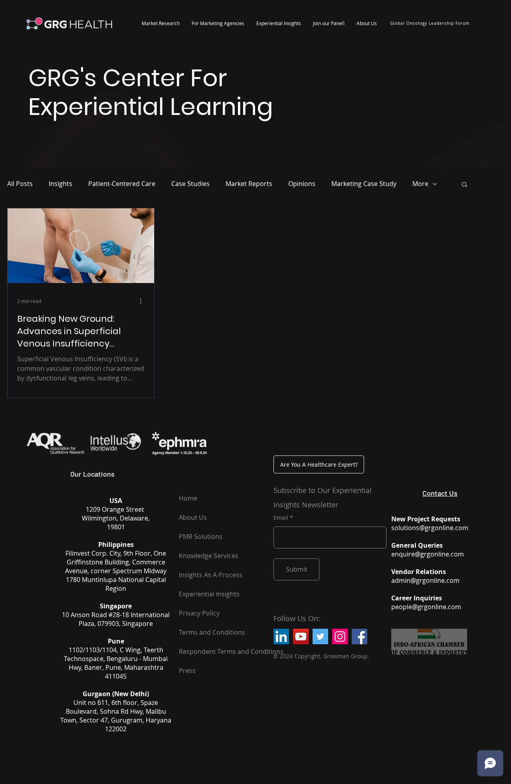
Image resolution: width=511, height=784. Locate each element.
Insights (60, 183)
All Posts (20, 183)
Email (280, 518)
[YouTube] (301, 636)
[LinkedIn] (281, 636)
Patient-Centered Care (121, 183)
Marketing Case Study (363, 183)
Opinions (301, 183)
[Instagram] (340, 636)
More (420, 183)
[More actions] (143, 301)
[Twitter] (320, 636)
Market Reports (249, 183)
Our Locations (92, 473)
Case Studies (190, 183)
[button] (161, 23)
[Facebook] (359, 636)
